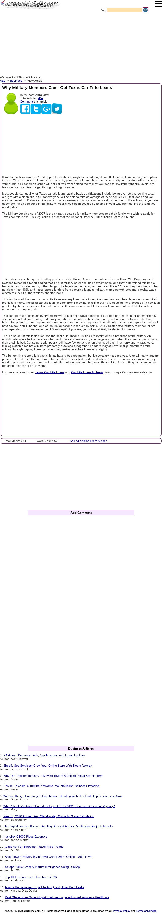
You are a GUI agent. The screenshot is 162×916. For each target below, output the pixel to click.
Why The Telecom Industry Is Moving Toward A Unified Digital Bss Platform (53, 775)
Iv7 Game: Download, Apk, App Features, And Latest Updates (44, 755)
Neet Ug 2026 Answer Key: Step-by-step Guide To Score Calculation (48, 816)
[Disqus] (81, 574)
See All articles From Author (88, 440)
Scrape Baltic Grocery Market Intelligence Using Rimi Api (42, 867)
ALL (2, 80)
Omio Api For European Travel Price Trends (34, 846)
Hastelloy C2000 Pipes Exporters (25, 836)
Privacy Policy (121, 910)
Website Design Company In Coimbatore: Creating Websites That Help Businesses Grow (62, 796)
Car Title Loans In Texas (87, 372)
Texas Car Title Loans (49, 372)
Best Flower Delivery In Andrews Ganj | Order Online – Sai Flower (48, 856)
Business (16, 80)
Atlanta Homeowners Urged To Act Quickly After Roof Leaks (44, 887)
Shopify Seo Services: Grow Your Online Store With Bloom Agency (47, 765)
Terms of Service (146, 910)
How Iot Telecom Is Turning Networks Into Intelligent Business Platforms (51, 785)
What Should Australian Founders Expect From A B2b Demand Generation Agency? (59, 806)
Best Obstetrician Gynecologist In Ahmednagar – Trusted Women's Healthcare (57, 897)
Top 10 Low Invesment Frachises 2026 (31, 877)
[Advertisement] (81, 44)
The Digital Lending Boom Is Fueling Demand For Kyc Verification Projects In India (58, 826)
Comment (26, 101)
